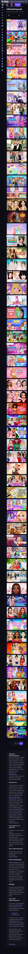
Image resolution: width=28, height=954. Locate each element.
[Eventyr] (2, 37)
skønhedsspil (13, 774)
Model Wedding (13, 862)
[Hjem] (2, 7)
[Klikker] (2, 42)
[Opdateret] (2, 17)
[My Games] (7, 4)
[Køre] (2, 45)
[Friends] (2, 4)
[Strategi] (2, 61)
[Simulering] (2, 53)
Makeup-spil (15, 915)
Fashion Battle (18, 809)
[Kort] (2, 48)
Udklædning (19, 6)
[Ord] (2, 50)
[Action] (2, 29)
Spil (8, 6)
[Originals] (2, 20)
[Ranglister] (2, 25)
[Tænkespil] (2, 63)
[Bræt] (2, 35)
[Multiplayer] (2, 23)
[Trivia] (2, 66)
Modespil (15, 913)
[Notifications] (11, 4)
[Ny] (2, 12)
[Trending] (2, 15)
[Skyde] (2, 56)
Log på (18, 4)
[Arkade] (2, 32)
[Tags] (2, 70)
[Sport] (2, 58)
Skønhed (12, 6)
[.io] (2, 40)
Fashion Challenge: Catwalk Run (14, 798)
